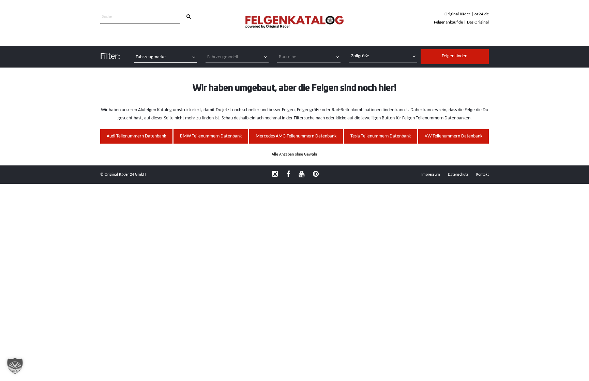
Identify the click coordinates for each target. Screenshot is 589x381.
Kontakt (482, 175)
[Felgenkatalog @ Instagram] (275, 174)
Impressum (430, 175)
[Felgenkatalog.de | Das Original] (294, 22)
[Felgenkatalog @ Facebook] (288, 174)
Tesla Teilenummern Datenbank (380, 136)
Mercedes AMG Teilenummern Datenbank (296, 136)
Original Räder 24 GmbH (125, 175)
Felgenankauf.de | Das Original (461, 22)
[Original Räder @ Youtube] (301, 174)
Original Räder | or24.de (466, 14)
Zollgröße (360, 56)
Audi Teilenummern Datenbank (136, 136)
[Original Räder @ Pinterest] (316, 174)
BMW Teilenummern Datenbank (211, 136)
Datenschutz (458, 175)
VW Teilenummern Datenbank (453, 136)
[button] (15, 366)
